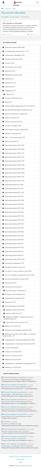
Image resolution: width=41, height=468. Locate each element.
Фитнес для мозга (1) (12, 141)
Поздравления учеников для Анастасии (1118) (20, 344)
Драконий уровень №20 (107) (14, 220)
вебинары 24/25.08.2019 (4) (15, 310)
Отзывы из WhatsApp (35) (13, 98)
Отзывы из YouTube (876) (13, 351)
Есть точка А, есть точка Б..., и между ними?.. (14, 438)
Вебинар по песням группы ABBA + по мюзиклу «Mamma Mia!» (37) (19, 335)
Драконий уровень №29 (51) (14, 255)
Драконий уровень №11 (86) (14, 184)
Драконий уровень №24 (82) (14, 235)
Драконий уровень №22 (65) (14, 228)
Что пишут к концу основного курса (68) (18, 271)
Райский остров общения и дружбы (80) (18, 330)
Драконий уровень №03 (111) (14, 153)
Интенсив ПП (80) (10, 283)
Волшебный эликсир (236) (13, 75)
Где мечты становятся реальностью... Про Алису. (15, 431)
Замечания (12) (10, 86)
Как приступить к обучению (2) (16, 290)
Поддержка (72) (10, 90)
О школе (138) (9, 63)
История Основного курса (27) (15, 267)
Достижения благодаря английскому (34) (18, 110)
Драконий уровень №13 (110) (14, 192)
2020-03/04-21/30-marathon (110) (17, 322)
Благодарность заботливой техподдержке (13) (20, 363)
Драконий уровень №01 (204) (14, 145)
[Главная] (2, 8)
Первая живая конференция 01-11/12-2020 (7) (20, 106)
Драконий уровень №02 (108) (14, 149)
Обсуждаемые (15, 17)
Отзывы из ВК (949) (11, 348)
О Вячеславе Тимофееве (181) (15, 55)
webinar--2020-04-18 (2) (14, 313)
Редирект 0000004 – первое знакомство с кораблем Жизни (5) (18, 318)
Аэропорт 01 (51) (10, 302)
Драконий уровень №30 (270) (15, 259)
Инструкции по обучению (12, 23)
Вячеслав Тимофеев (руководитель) (15, 377)
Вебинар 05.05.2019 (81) (13, 359)
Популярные (25, 17)
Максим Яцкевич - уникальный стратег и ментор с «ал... (17, 394)
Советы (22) (10, 94)
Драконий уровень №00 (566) (15, 47)
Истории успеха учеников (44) (15, 294)
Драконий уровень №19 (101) (14, 216)
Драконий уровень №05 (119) (14, 161)
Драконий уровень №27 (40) (14, 247)
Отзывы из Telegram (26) (13, 125)
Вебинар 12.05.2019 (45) (13, 367)
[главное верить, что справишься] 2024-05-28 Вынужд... (17, 446)
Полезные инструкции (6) (13, 287)
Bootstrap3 (28, 465)
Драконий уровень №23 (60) (14, 232)
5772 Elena (6, 421)
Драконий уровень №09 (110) (14, 177)
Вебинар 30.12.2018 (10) (13, 326)
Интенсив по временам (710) (14, 263)
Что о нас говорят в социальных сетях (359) (19, 275)
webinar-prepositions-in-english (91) (16, 114)
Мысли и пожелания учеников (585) (17, 279)
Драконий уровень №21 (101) (14, 224)
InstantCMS (21, 465)
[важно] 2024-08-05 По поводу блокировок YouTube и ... (17, 379)
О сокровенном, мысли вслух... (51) (17, 51)
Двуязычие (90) (10, 71)
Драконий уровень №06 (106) (15, 165)
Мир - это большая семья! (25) (15, 137)
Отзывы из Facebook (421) (13, 355)
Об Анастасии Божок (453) (14, 59)
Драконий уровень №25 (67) (14, 239)
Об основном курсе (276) (13, 67)
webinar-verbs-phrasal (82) (13, 121)
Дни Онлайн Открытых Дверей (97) (16, 129)
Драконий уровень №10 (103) (14, 180)
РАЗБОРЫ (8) (9, 79)
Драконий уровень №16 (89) (14, 204)
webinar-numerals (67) (12, 118)
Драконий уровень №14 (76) (14, 196)
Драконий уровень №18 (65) (14, 212)
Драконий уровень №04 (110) (14, 157)
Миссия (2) (8, 102)
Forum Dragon (8, 34)
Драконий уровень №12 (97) (14, 188)
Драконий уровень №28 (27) (14, 251)
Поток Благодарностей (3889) (15, 306)
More (14, 8)
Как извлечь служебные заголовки (11, 423)
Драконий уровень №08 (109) (15, 173)
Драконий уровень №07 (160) (14, 169)
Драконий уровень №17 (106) (14, 208)
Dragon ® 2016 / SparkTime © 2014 (20, 456)
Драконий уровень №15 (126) (14, 200)
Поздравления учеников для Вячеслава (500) (20, 340)
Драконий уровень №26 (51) (14, 243)
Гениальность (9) (10, 83)
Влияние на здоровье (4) (13, 133)
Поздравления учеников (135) (15, 298)
